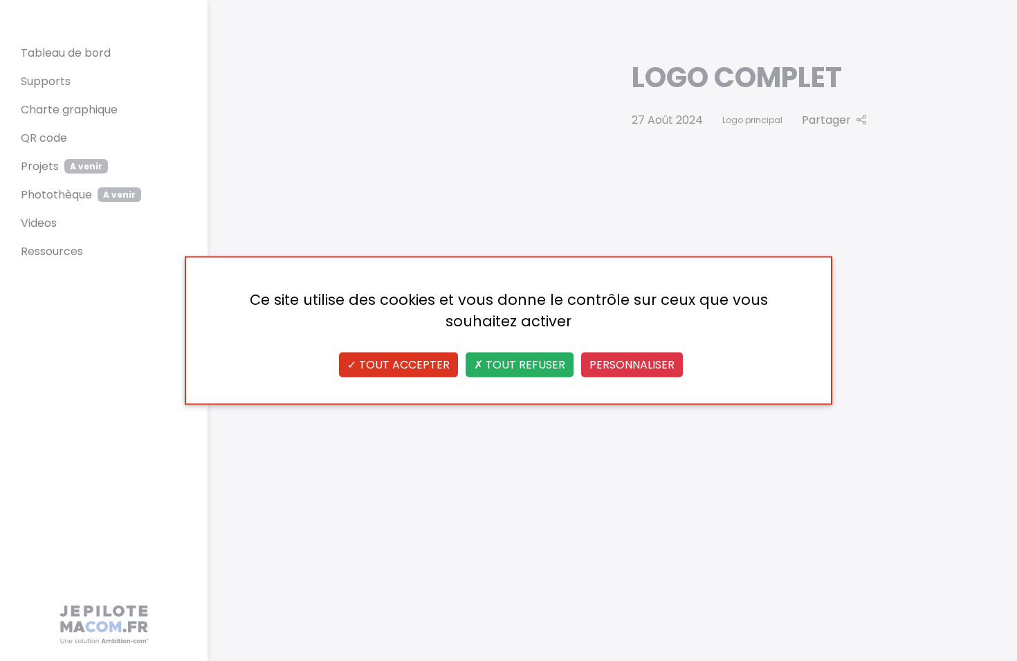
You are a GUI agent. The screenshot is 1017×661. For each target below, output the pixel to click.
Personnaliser (632, 365)
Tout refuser (524, 365)
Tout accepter (403, 365)
